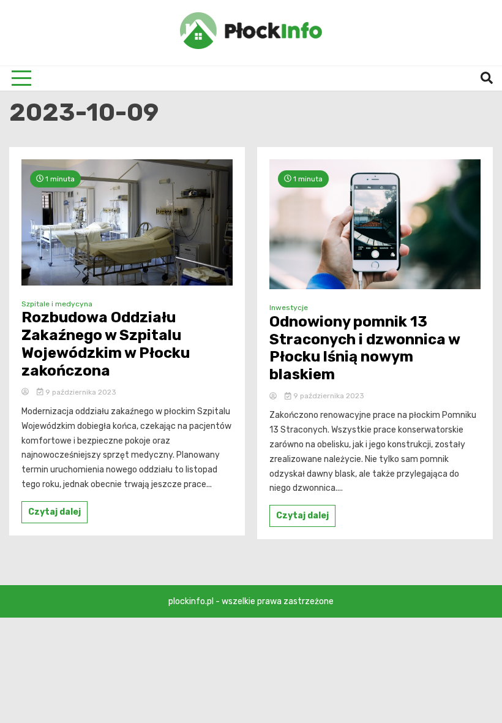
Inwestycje (288, 307)
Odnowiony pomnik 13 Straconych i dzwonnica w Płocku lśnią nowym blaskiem (364, 348)
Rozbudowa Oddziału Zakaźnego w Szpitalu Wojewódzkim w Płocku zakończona (105, 344)
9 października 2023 (79, 392)
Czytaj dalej (54, 512)
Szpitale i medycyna (56, 304)
